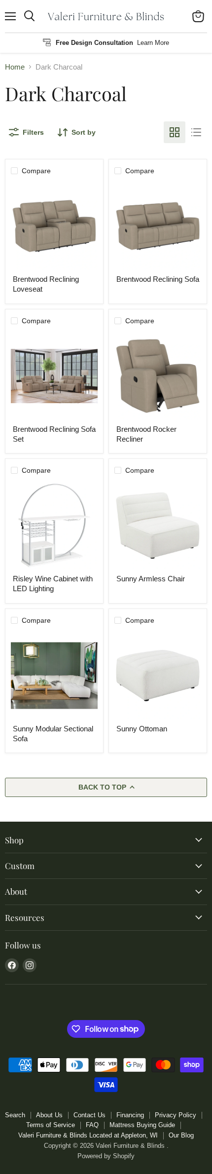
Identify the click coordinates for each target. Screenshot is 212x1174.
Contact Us (89, 1115)
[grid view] (174, 132)
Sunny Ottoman (141, 728)
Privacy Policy (175, 1115)
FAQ (92, 1125)
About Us (49, 1115)
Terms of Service (50, 1125)
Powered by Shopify (106, 1156)
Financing (130, 1115)
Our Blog (181, 1135)
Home (15, 67)
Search (15, 1115)
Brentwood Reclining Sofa (157, 279)
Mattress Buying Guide (142, 1125)
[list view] (196, 132)
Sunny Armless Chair (150, 578)
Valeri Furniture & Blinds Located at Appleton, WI (88, 1135)
